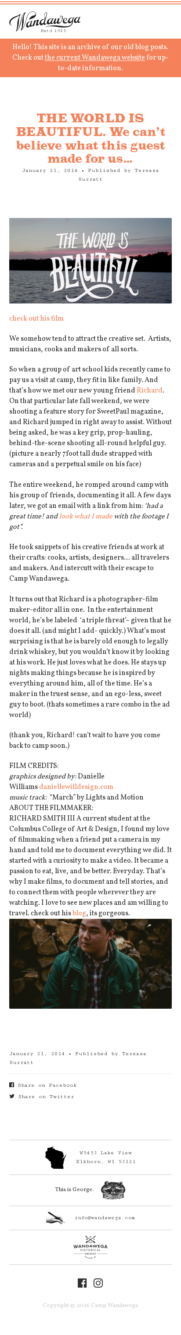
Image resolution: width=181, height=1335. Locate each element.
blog (79, 913)
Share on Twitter (44, 1096)
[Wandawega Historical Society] (90, 1247)
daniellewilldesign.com (76, 787)
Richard (150, 391)
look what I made (86, 516)
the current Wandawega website (95, 58)
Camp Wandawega (44, 21)
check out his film (37, 319)
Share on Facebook (45, 1085)
